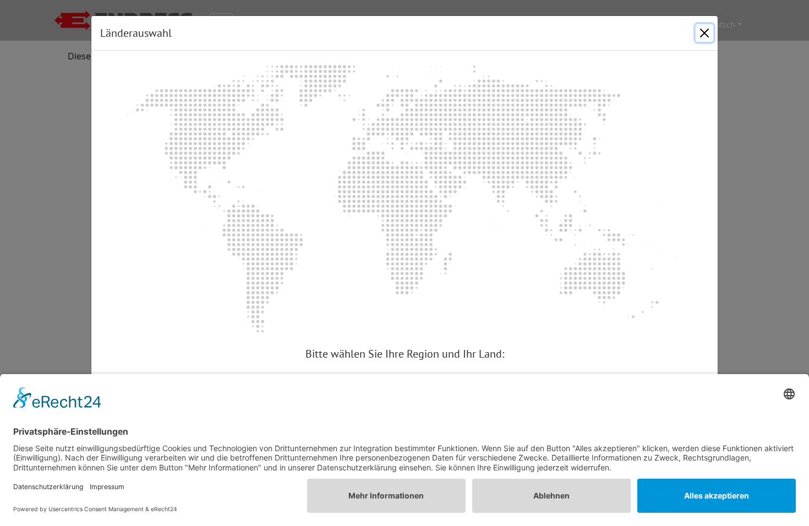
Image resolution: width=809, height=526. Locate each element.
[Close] (704, 33)
